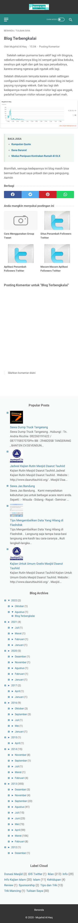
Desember (20, 656)
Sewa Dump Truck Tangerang (29, 427)
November (20, 662)
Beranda (39, 909)
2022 (14, 600)
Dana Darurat (19, 150)
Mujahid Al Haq (44, 917)
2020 (14, 650)
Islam (36, 879)
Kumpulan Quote (21, 144)
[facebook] (13, 194)
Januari (19, 644)
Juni (17, 818)
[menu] (6, 19)
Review (8, 885)
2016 (14, 702)
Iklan (51, 874)
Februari (19, 639)
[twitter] (30, 194)
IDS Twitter (35, 874)
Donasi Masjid (13, 874)
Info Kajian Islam (15, 879)
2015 (14, 737)
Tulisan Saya (34, 891)
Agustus (19, 611)
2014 (14, 749)
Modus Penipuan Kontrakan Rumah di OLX (35, 156)
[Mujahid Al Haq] (39, 7)
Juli (17, 627)
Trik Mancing (12, 891)
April (17, 691)
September (21, 714)
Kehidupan (54, 879)
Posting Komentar (49, 46)
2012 (14, 847)
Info (65, 874)
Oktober (19, 606)
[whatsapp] (65, 194)
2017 (14, 685)
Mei (17, 725)
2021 (14, 621)
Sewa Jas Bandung (22, 486)
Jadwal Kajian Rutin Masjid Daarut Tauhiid (37, 466)
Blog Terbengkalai (25, 615)
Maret (18, 633)
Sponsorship (27, 885)
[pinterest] (48, 194)
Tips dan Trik (48, 885)
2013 (14, 783)
